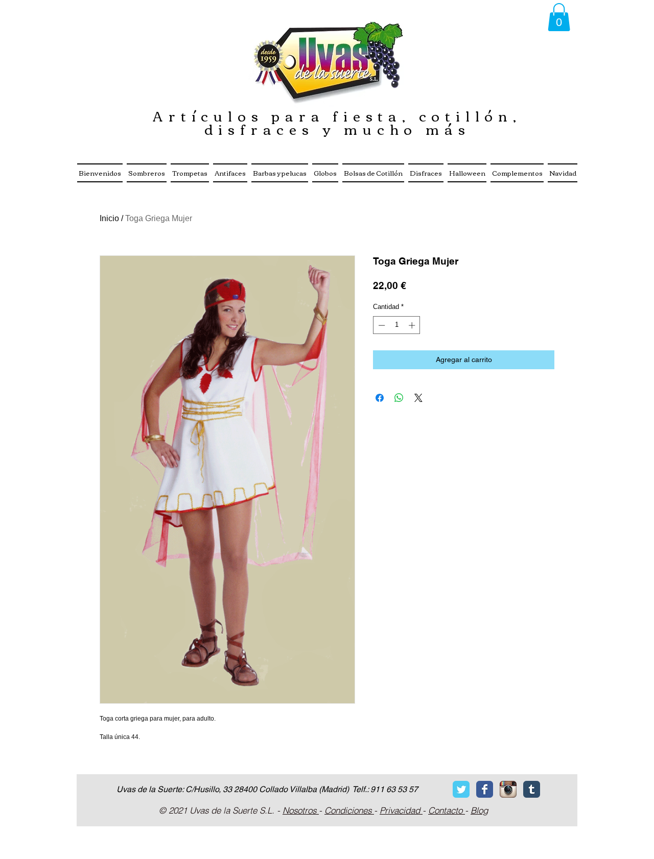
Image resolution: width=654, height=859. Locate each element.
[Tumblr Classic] (531, 789)
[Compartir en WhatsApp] (399, 398)
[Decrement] (381, 325)
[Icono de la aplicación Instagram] (508, 789)
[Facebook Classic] (484, 789)
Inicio (109, 218)
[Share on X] (418, 398)
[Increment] (413, 325)
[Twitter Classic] (461, 789)
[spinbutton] (397, 325)
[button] (559, 17)
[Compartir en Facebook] (379, 398)
